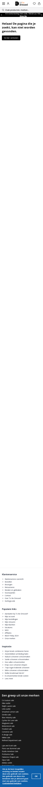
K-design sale (7, 735)
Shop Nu (23, 16)
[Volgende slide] (41, 15)
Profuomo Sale (8, 754)
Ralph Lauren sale (9, 706)
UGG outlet (6, 709)
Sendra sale (6, 714)
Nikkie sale (6, 737)
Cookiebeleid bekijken (11, 783)
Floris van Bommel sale (11, 748)
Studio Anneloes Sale (10, 751)
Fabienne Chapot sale (10, 757)
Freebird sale (7, 729)
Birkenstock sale (8, 726)
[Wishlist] (34, 3)
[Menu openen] (3, 3)
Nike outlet (6, 703)
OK (36, 776)
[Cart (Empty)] (39, 3)
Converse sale (7, 732)
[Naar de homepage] (21, 3)
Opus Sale (6, 760)
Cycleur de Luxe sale (10, 720)
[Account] (8, 3)
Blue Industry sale (9, 717)
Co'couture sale (8, 700)
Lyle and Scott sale (9, 745)
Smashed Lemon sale (10, 712)
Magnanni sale (7, 723)
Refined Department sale (11, 740)
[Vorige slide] (1, 15)
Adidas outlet (7, 763)
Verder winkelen (11, 38)
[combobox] (21, 10)
